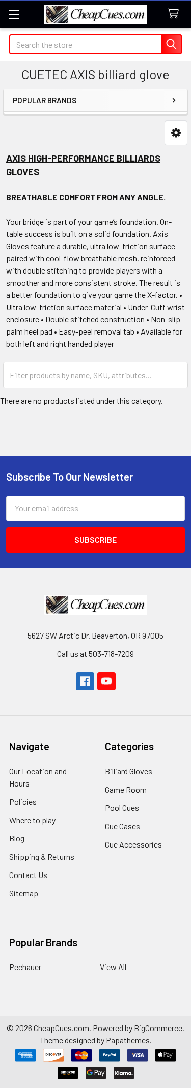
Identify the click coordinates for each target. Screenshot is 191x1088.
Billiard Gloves (128, 771)
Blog (16, 838)
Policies (23, 801)
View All (113, 967)
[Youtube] (106, 681)
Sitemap (23, 893)
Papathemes (128, 1040)
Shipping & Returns (41, 856)
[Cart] (175, 14)
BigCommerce (158, 1028)
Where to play (32, 820)
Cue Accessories (133, 844)
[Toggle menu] (14, 14)
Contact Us (28, 875)
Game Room (126, 789)
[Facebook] (85, 681)
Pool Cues (122, 807)
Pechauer (25, 967)
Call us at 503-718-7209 (95, 653)
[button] (176, 132)
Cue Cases (122, 826)
